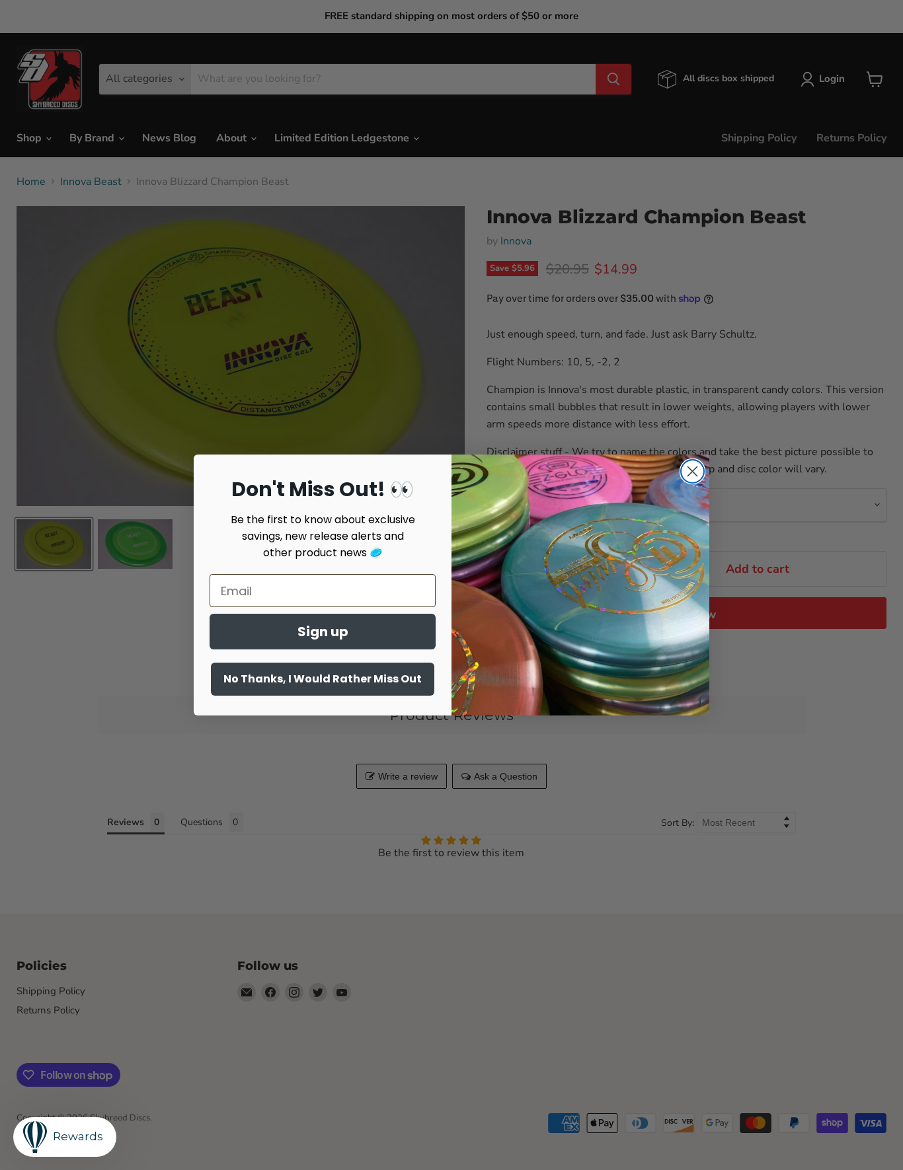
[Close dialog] (692, 471)
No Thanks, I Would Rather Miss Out (322, 678)
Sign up (322, 631)
